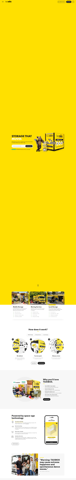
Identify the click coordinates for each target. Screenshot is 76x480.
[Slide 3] (39, 474)
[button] (3, 2)
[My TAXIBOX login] (73, 2)
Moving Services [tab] (38, 334)
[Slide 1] (36, 474)
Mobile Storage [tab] (30, 334)
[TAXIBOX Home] (8, 2)
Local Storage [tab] (45, 334)
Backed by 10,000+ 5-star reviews (25, 149)
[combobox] (19, 146)
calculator (27, 423)
